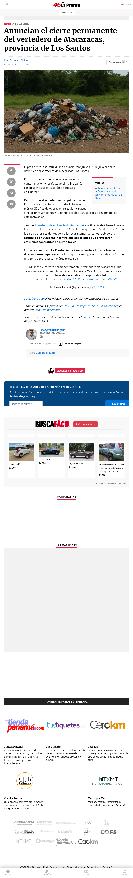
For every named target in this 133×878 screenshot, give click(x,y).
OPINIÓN (47, 874)
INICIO (8, 874)
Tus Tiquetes (45, 832)
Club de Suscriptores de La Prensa (87, 832)
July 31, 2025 (96, 287)
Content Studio (24, 832)
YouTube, (70, 306)
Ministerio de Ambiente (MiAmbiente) (59, 225)
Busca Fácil (66, 832)
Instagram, (84, 306)
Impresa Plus (45, 842)
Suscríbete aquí (34, 299)
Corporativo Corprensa (25, 823)
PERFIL (125, 874)
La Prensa (45, 823)
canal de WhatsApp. (48, 310)
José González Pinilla (16, 60)
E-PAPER (86, 874)
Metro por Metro (24, 841)
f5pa (108, 832)
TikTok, (95, 306)
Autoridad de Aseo (45, 352)
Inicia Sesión (67, 12)
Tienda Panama (67, 842)
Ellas (87, 824)
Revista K (107, 824)
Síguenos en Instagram (70, 370)
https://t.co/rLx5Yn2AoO (64, 279)
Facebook (110, 306)
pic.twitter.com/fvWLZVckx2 (99, 279)
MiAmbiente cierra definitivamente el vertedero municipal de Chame (108, 193)
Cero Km (88, 842)
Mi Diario (66, 823)
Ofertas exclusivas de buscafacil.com (110, 483)
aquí (87, 317)
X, (102, 306)
